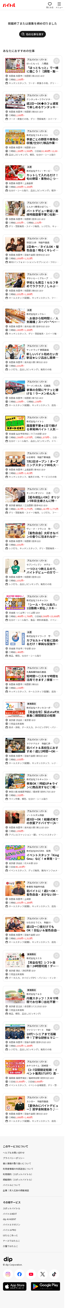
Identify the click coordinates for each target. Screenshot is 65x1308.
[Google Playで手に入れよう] (45, 1286)
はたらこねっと (10, 1235)
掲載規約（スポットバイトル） (18, 1179)
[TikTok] (54, 1274)
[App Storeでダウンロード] (15, 1286)
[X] (43, 1274)
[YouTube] (31, 1274)
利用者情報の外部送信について (18, 1168)
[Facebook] (19, 1274)
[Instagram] (8, 1274)
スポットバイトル (11, 1208)
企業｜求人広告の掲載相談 (16, 1190)
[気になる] (56, 61)
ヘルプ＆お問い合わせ (14, 1152)
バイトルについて (11, 1184)
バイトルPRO (9, 1229)
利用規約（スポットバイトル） (18, 1174)
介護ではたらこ (10, 1246)
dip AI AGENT (9, 1219)
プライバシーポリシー (14, 1157)
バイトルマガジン (11, 1224)
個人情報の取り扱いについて (17, 1163)
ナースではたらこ (11, 1240)
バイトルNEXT (10, 1213)
